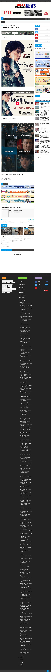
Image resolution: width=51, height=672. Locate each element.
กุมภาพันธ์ (22, 300)
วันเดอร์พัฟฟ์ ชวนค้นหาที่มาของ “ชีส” (26, 303)
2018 (20, 665)
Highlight (43, 100)
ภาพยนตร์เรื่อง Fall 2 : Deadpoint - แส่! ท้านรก (28, 236)
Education (4, 289)
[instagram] (18, 1)
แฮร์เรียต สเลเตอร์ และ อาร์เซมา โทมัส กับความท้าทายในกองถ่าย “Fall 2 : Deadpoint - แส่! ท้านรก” (17, 237)
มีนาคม (21, 299)
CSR (14, 282)
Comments (47, 100)
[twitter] (8, 1)
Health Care (5, 287)
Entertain (5, 25)
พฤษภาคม (22, 295)
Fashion (13, 289)
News (5, 18)
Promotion (10, 287)
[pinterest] (10, 1)
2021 (20, 660)
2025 (20, 282)
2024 (20, 655)
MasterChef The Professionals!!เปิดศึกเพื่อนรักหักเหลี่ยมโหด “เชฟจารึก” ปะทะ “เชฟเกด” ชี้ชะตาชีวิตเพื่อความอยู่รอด (42, 141)
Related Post (4, 225)
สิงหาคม (21, 290)
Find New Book (8, 290)
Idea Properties (9, 284)
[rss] (15, 1)
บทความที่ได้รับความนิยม (37, 100)
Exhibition (9, 289)
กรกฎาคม (22, 292)
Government (5, 285)
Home (2, 25)
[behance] (17, 1)
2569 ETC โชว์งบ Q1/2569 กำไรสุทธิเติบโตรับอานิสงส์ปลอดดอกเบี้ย (44, 103)
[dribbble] (13, 1)
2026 (20, 281)
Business (4, 282)
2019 (20, 664)
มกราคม (21, 302)
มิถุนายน (21, 294)
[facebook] (6, 1)
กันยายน (21, 289)
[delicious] (20, 1)
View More (32, 225)
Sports (4, 284)
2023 (20, 657)
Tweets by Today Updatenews (40, 157)
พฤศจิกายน (22, 285)
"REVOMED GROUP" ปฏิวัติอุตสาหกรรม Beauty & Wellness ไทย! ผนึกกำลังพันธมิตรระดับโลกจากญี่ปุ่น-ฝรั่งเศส (42, 119)
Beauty (4, 290)
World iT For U (9, 282)
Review (9, 18)
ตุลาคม (21, 287)
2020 (20, 662)
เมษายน (21, 297)
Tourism (9, 285)
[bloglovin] (11, 1)
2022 (20, 659)
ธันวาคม (21, 284)
